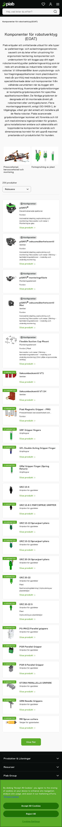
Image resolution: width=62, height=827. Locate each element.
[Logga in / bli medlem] (50, 4)
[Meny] (57, 4)
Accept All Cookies (30, 806)
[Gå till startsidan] (8, 4)
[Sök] (55, 12)
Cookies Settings (31, 821)
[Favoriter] (43, 4)
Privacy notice (11, 796)
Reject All (31, 814)
